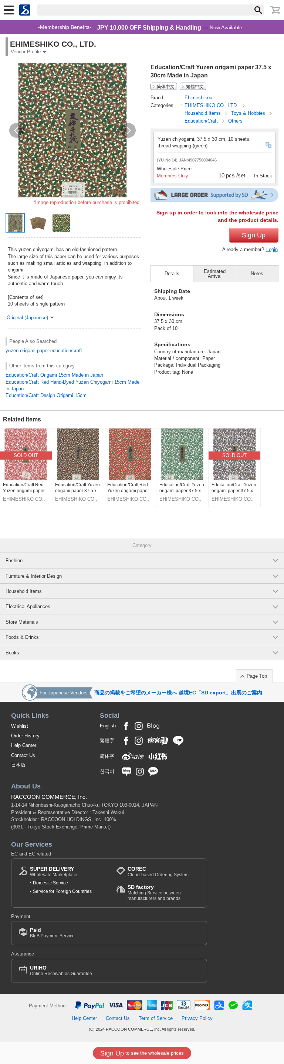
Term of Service (156, 1018)
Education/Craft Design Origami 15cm (46, 395)
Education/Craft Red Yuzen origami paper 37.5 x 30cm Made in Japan (24, 488)
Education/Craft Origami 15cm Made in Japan (54, 375)
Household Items (203, 113)
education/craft (66, 350)
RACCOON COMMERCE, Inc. (49, 797)
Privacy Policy (197, 1018)
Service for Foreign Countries (62, 891)
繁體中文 (195, 86)
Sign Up (254, 235)
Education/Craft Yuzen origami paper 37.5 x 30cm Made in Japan (77, 488)
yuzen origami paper (27, 350)
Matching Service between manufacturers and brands (154, 892)
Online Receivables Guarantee (61, 970)
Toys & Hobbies (249, 113)
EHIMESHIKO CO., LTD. (212, 105)
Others (235, 121)
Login (272, 249)
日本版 (18, 765)
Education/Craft (202, 121)
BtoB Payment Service (52, 932)
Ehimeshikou (198, 97)
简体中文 (166, 86)
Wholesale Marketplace (53, 871)
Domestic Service (50, 882)
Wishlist (19, 726)
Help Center (23, 745)
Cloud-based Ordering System (158, 871)
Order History (25, 735)
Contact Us (23, 755)
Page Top (257, 676)
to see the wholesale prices (142, 1053)
